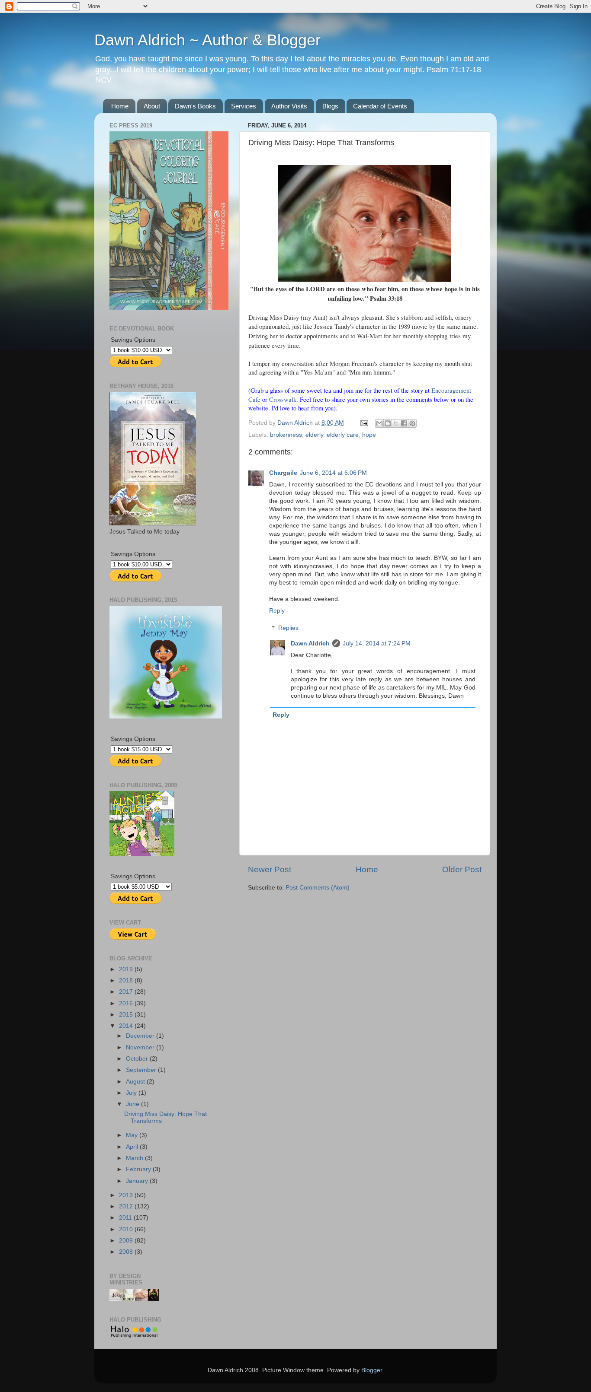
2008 (127, 1252)
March (135, 1158)
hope (369, 435)
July (132, 1093)
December (141, 1036)
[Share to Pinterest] (412, 423)
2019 (127, 969)
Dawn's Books (195, 106)
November (141, 1047)
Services (243, 106)
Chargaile (283, 473)
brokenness (286, 435)
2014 (127, 1026)
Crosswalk (282, 399)
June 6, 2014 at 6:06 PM (333, 473)
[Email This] (379, 423)
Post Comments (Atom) (318, 887)
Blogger (371, 1370)
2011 (126, 1217)
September (142, 1070)
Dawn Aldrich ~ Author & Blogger (207, 40)
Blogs (330, 106)
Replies (288, 628)
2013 (127, 1195)
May (132, 1135)
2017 (127, 991)
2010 (127, 1229)
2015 (127, 1014)
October (138, 1058)
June (133, 1104)
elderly (314, 435)
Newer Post (269, 869)
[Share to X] (396, 423)
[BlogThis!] (387, 423)
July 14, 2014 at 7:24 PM (377, 643)
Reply (277, 610)
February (139, 1169)
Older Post (462, 869)
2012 (127, 1206)
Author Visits (289, 106)
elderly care (343, 435)
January (138, 1181)
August (136, 1081)
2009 (127, 1240)
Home (119, 106)
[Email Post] (363, 423)
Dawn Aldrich (310, 643)
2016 (127, 1003)
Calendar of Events (380, 106)
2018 (127, 980)
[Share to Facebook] (404, 423)
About (152, 106)
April (133, 1147)
